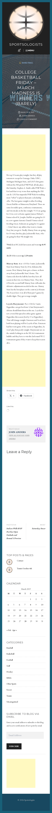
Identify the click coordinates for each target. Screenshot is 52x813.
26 (14, 621)
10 (42, 604)
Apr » (14, 630)
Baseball (9, 648)
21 (25, 615)
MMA (8, 678)
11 (9, 610)
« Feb (8, 630)
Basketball (27, 63)
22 (31, 615)
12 (14, 610)
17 (42, 610)
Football (9, 660)
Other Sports (11, 683)
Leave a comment (28, 119)
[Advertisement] (24, 153)
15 (31, 610)
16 (37, 610)
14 (25, 610)
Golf (8, 665)
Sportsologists (26, 44)
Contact (20, 560)
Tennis (9, 695)
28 (25, 621)
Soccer (9, 689)
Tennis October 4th (24, 568)
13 (20, 610)
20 (20, 615)
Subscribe (14, 746)
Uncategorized (12, 701)
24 (42, 615)
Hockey (9, 671)
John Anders (28, 115)
